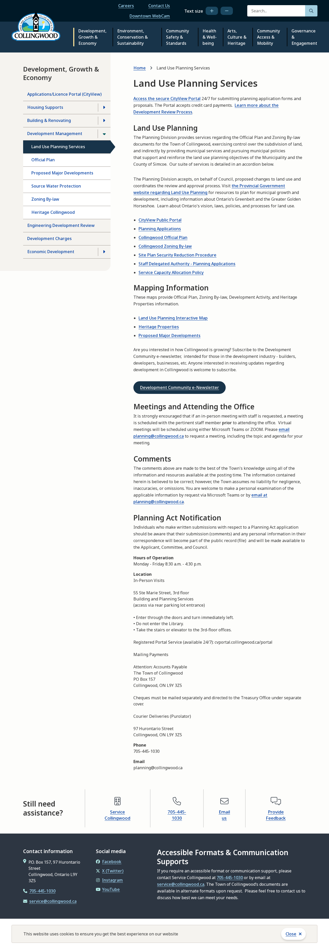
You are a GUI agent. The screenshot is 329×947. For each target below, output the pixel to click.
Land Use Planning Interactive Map (173, 318)
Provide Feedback (276, 815)
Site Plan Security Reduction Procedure (177, 255)
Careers (126, 5)
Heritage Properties (159, 327)
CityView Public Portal (160, 220)
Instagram (112, 880)
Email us (224, 815)
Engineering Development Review (61, 225)
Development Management (54, 133)
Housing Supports (45, 107)
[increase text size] (212, 11)
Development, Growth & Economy (92, 37)
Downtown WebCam (150, 16)
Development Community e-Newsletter (179, 387)
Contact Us (159, 5)
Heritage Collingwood (53, 212)
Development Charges (49, 238)
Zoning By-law (45, 199)
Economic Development (50, 251)
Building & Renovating (49, 120)
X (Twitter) (112, 871)
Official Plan (43, 160)
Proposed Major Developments (62, 173)
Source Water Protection (56, 186)
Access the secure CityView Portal (166, 98)
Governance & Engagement (304, 37)
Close (291, 934)
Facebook (111, 861)
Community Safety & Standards (177, 37)
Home (139, 68)
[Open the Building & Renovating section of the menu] (104, 120)
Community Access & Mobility (268, 37)
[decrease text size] (227, 11)
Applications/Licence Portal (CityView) (64, 94)
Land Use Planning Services (58, 146)
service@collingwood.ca (53, 901)
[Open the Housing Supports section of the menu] (104, 107)
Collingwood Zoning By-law (165, 246)
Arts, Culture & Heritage (236, 37)
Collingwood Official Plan (163, 237)
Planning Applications (160, 229)
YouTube (111, 889)
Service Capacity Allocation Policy (171, 272)
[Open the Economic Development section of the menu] (104, 251)
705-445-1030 (177, 815)
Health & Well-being (210, 37)
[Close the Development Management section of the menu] (104, 133)
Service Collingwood (117, 815)
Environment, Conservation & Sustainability (132, 37)
